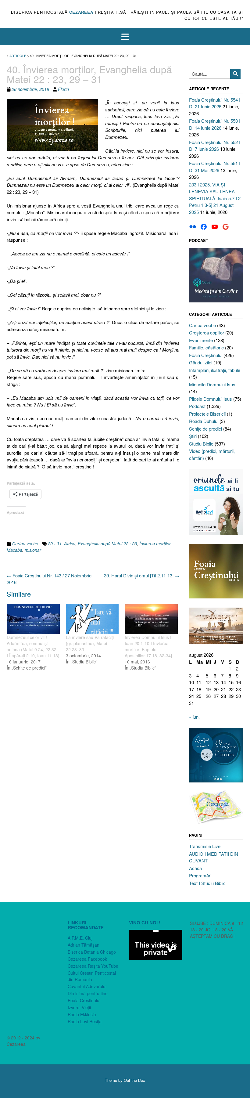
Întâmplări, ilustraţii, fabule (214, 370)
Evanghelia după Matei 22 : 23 (107, 543)
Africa (69, 543)
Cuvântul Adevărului (87, 986)
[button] (125, 36)
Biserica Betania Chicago (92, 952)
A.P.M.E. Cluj (80, 938)
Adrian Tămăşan (83, 945)
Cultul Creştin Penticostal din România (92, 976)
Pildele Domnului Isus (210, 398)
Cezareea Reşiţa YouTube (93, 966)
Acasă (195, 868)
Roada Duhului (203, 421)
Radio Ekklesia (82, 1014)
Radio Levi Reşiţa (85, 1021)
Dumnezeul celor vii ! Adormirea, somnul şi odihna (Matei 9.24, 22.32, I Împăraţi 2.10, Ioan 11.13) (33, 646)
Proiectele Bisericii (207, 413)
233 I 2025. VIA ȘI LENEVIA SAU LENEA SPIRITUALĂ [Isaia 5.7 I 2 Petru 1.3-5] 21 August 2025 (215, 198)
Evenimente (201, 340)
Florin (63, 89)
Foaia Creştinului (205, 355)
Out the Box (134, 1080)
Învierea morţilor (154, 543)
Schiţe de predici (205, 428)
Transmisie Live (204, 846)
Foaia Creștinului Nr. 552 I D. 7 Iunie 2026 (214, 145)
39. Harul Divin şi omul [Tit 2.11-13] (141, 575)
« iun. (194, 716)
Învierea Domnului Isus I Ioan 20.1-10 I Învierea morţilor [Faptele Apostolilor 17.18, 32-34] (148, 646)
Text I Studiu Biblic (207, 883)
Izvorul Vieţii (79, 1007)
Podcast (197, 406)
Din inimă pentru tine (88, 993)
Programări (200, 875)
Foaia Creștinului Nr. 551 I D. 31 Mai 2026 (214, 166)
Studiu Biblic (201, 443)
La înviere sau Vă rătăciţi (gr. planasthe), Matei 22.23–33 (90, 643)
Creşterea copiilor (206, 332)
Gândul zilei (200, 362)
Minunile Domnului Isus (212, 384)
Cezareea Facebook (87, 959)
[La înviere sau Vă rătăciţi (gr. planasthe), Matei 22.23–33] (92, 619)
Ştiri (193, 436)
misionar (33, 550)
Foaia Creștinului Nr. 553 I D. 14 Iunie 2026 (214, 124)
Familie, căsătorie (206, 347)
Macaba (14, 550)
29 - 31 (55, 543)
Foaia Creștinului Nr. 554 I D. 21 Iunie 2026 (214, 103)
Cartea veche (25, 543)
